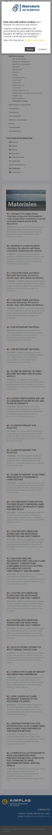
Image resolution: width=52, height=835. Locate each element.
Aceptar (30, 49)
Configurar (42, 49)
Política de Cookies (35, 40)
